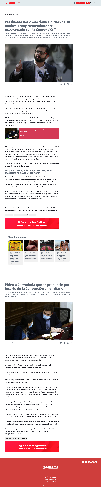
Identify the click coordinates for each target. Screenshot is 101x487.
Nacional (56, 3)
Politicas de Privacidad (50, 481)
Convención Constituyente (15, 281)
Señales (80, 3)
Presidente (32, 215)
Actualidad (11, 14)
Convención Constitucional (21, 215)
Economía (63, 3)
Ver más (22, 135)
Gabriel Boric (9, 215)
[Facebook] (64, 84)
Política (70, 3)
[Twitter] (68, 84)
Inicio (6, 14)
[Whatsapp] (61, 84)
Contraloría (24, 438)
